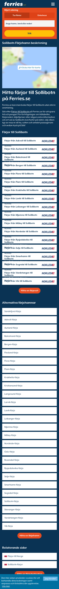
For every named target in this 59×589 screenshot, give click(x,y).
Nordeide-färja (11, 443)
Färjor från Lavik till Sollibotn (19, 198)
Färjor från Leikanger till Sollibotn (21, 207)
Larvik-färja (10, 402)
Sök (29, 33)
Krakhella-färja (11, 377)
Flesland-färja (11, 352)
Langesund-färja (12, 394)
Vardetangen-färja (13, 518)
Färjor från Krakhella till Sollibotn (21, 190)
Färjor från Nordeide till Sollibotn (21, 231)
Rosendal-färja (11, 460)
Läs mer (6, 586)
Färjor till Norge (15, 556)
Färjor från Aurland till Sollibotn (20, 149)
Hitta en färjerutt (29, 290)
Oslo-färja (9, 452)
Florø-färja (9, 361)
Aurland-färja (11, 328)
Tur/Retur (17, 15)
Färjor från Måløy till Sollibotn (19, 223)
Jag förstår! (50, 578)
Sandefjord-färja (12, 311)
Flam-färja (9, 369)
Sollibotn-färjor (15, 564)
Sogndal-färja (11, 493)
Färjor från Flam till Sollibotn (19, 182)
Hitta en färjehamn (29, 535)
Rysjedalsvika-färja (13, 468)
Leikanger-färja (12, 418)
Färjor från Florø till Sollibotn (19, 173)
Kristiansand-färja (13, 385)
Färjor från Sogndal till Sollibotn (20, 264)
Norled (7, 146)
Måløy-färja (10, 435)
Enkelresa (42, 15)
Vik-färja (8, 526)
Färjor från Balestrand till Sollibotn (17, 158)
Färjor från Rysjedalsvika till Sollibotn (18, 241)
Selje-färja (9, 476)
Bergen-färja (10, 344)
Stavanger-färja (12, 509)
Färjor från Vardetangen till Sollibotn (18, 274)
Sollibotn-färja (11, 501)
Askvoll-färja (10, 319)
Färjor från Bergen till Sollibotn (20, 165)
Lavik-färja (9, 410)
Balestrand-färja (12, 336)
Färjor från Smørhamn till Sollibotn (17, 257)
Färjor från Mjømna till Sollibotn (20, 215)
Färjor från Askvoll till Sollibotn (20, 140)
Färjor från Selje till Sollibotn (18, 248)
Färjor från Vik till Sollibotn (18, 281)
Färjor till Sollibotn (20, 111)
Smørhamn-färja (12, 485)
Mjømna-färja (11, 427)
